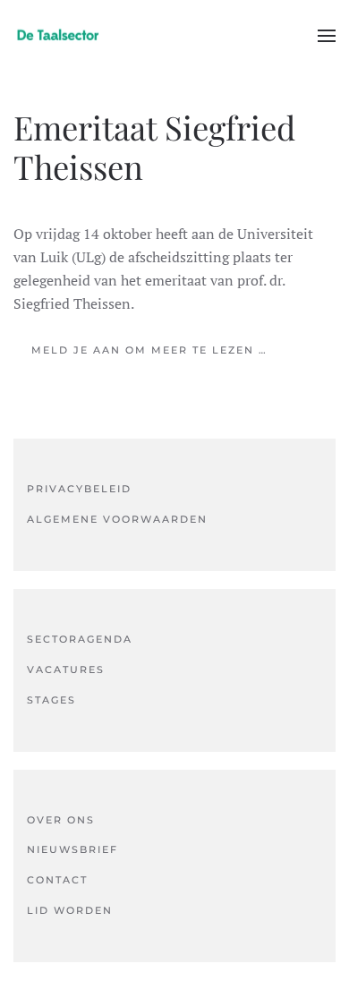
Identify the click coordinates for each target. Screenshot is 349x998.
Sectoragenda (79, 639)
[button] (327, 36)
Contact (57, 880)
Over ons (61, 820)
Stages (51, 700)
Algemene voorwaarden (117, 519)
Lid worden (70, 910)
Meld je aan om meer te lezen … (149, 350)
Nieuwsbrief (72, 849)
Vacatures (66, 669)
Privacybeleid (79, 488)
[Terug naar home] (58, 36)
